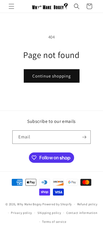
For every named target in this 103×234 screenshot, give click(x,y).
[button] (11, 6)
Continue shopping (51, 76)
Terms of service (54, 222)
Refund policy (87, 204)
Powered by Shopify (57, 204)
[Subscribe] (84, 137)
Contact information (81, 213)
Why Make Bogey (29, 204)
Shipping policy (49, 213)
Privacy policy (21, 213)
